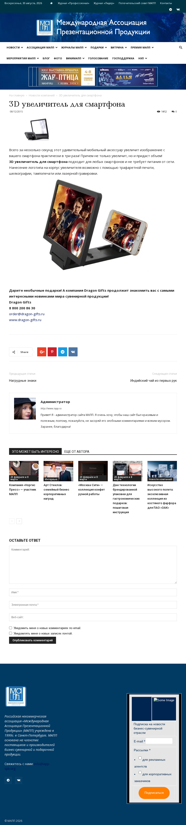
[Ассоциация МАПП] (93, 27)
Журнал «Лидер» (104, 3)
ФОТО (58, 58)
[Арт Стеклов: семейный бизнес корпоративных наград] (58, 471)
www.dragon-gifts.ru (25, 319)
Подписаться (154, 792)
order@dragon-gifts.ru (27, 314)
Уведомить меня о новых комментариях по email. (47, 628)
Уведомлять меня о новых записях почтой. (43, 633)
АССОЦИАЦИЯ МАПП (40, 47)
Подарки (97, 47)
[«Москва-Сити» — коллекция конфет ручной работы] (93, 471)
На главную (16, 95)
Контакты (166, 3)
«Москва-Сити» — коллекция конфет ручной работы (91, 489)
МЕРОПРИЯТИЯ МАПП (21, 58)
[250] (66, 77)
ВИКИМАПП (73, 58)
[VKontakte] (178, 9)
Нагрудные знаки (22, 381)
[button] (180, 47)
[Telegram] (170, 9)
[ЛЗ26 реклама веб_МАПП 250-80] (127, 77)
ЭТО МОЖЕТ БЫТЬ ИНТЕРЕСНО (35, 451)
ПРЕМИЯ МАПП (140, 47)
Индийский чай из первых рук (153, 381)
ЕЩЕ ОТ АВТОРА (76, 451)
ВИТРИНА (117, 47)
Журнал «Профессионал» (73, 3)
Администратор (55, 401)
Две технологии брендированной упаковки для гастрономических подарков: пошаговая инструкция (126, 498)
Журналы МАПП (72, 47)
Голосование (98, 58)
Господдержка (123, 58)
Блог (46, 58)
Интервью (51, 479)
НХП (141, 58)
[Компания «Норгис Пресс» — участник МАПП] (24, 471)
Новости (13, 47)
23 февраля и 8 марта (19, 478)
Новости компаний (42, 95)
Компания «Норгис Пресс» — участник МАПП (22, 489)
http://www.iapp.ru (51, 408)
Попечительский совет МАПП (137, 3)
